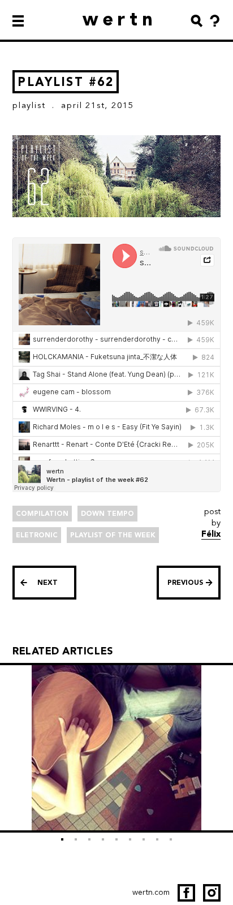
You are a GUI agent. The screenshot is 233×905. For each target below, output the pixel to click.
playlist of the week (113, 535)
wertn (120, 19)
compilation (42, 514)
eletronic (37, 535)
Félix (211, 534)
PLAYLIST (28, 105)
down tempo (107, 514)
